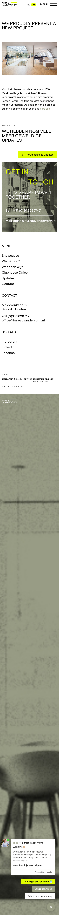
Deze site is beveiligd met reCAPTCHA (43, 380)
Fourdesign (18, 386)
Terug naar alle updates (40, 154)
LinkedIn (8, 347)
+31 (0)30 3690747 (27, 210)
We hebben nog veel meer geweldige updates (26, 135)
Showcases (10, 255)
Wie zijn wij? (11, 261)
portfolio (45, 108)
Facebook (9, 353)
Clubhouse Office (15, 272)
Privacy (18, 379)
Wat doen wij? (12, 267)
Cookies (27, 379)
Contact (8, 284)
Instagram (9, 341)
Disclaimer (7, 379)
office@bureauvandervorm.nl (34, 221)
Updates (8, 278)
